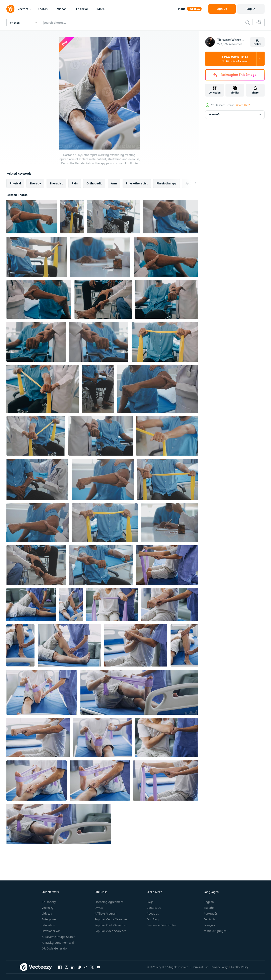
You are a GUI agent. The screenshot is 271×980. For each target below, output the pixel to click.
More (101, 9)
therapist (56, 183)
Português (211, 913)
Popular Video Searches (110, 931)
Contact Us (154, 908)
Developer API (51, 931)
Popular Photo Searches (111, 925)
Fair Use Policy (239, 967)
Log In (251, 9)
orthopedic (94, 183)
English (209, 902)
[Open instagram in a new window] (66, 967)
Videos (61, 9)
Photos (43, 9)
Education (48, 925)
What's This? (243, 105)
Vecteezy (47, 908)
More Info (214, 114)
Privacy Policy (219, 967)
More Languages (215, 930)
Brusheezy (49, 902)
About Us (153, 913)
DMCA (99, 908)
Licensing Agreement (109, 902)
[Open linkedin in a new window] (72, 967)
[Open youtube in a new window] (98, 967)
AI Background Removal (58, 942)
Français (209, 925)
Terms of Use (200, 967)
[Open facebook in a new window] (60, 967)
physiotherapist (137, 183)
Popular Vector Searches (111, 919)
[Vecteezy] (10, 9)
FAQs (150, 902)
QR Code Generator (55, 948)
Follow (257, 44)
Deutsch (209, 919)
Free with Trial (235, 59)
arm (114, 183)
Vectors (23, 9)
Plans (181, 9)
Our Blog (153, 919)
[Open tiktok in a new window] (85, 967)
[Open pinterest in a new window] (79, 967)
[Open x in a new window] (92, 967)
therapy (35, 183)
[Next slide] (192, 183)
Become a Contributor (161, 925)
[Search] (247, 22)
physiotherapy (166, 183)
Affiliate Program (106, 913)
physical (15, 183)
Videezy (47, 913)
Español (209, 908)
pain (75, 183)
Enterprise (49, 919)
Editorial (82, 9)
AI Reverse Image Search (58, 937)
